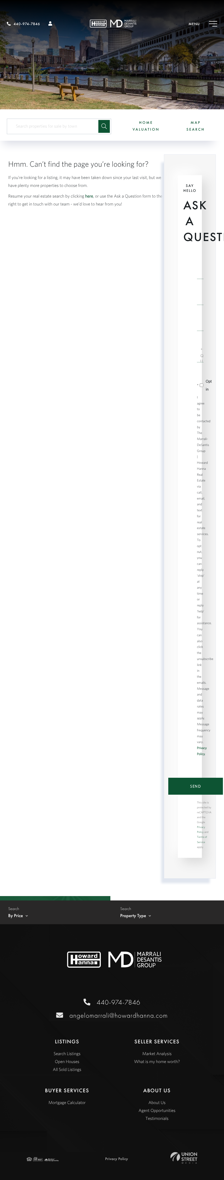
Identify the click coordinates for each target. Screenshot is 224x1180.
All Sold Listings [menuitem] (67, 1069)
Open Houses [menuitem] (67, 1061)
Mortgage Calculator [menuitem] (67, 1102)
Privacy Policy (116, 1158)
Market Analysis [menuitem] (157, 1053)
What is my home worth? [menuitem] (157, 1061)
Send (195, 786)
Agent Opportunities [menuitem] (156, 1110)
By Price (15, 916)
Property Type (133, 916)
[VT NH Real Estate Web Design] (183, 1158)
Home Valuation (146, 126)
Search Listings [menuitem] (67, 1053)
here (89, 196)
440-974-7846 (27, 24)
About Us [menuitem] (157, 1102)
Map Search (196, 126)
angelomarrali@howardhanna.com (118, 1015)
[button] (104, 126)
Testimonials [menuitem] (157, 1118)
